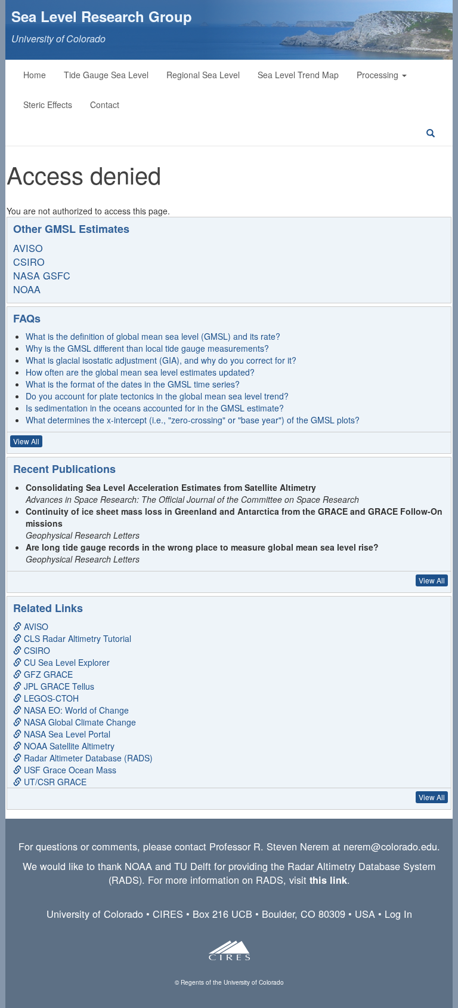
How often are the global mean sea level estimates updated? (140, 372)
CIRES (168, 913)
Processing (379, 75)
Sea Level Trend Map (298, 75)
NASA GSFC (41, 275)
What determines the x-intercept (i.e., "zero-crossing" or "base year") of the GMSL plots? (193, 420)
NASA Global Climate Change (78, 722)
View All (26, 441)
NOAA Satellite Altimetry (67, 746)
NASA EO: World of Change (75, 710)
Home (34, 75)
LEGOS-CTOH (50, 698)
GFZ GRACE (47, 674)
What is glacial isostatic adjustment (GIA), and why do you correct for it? (161, 360)
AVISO (28, 248)
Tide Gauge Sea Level (106, 75)
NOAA (27, 289)
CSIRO (29, 261)
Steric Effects (47, 104)
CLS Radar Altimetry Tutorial (76, 638)
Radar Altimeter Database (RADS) (87, 758)
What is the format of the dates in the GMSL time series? (133, 384)
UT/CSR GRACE (53, 782)
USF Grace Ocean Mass (68, 770)
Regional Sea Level (203, 75)
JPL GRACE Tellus (57, 686)
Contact (104, 104)
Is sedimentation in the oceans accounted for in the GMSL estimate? (155, 408)
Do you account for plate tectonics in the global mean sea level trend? (157, 396)
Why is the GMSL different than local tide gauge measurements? (147, 348)
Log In (398, 913)
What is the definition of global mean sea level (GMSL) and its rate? (153, 336)
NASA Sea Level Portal (65, 734)
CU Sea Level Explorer (65, 662)
